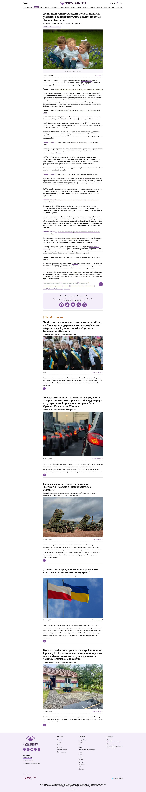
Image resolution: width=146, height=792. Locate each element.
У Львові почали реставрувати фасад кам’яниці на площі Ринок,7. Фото (71, 143)
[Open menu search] (117, 3)
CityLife (36, 7)
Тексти (59, 742)
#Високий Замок (89, 286)
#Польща (51, 289)
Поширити (98, 75)
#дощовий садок (83, 283)
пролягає (75, 263)
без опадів (46, 276)
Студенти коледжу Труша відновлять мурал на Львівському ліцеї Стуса (71, 111)
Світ (113, 7)
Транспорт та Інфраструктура (60, 7)
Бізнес (47, 7)
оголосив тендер (65, 219)
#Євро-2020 (74, 286)
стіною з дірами (74, 238)
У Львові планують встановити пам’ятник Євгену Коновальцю (76, 174)
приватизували (54, 191)
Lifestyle (92, 7)
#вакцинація (59, 289)
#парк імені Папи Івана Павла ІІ (52, 283)
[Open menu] (121, 3)
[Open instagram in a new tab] (78, 304)
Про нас (109, 740)
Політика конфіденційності (115, 746)
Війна (41, 7)
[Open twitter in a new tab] (84, 304)
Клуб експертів (61, 752)
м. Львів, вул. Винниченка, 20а (31, 763)
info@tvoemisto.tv (28, 760)
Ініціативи (107, 7)
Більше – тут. (60, 153)
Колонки (59, 747)
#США (45, 289)
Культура (99, 7)
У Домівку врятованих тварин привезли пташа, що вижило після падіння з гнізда (71, 233)
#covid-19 (66, 286)
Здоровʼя (85, 7)
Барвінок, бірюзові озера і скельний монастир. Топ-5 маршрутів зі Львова (71, 258)
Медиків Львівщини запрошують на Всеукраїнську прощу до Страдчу (79, 89)
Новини (59, 740)
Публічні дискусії (62, 749)
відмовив (86, 178)
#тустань (67, 289)
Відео (58, 744)
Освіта (73, 7)
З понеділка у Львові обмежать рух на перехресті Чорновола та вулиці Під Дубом (70, 201)
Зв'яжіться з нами (112, 748)
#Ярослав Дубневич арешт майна (53, 286)
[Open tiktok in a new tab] (67, 304)
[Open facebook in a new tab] (61, 304)
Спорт (79, 7)
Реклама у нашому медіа (114, 742)
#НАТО (81, 286)
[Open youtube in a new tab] (73, 304)
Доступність (110, 744)
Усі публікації (28, 7)
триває (75, 272)
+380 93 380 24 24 (27, 758)
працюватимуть (86, 80)
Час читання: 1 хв (55, 27)
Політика (119, 7)
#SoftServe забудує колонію (69, 283)
